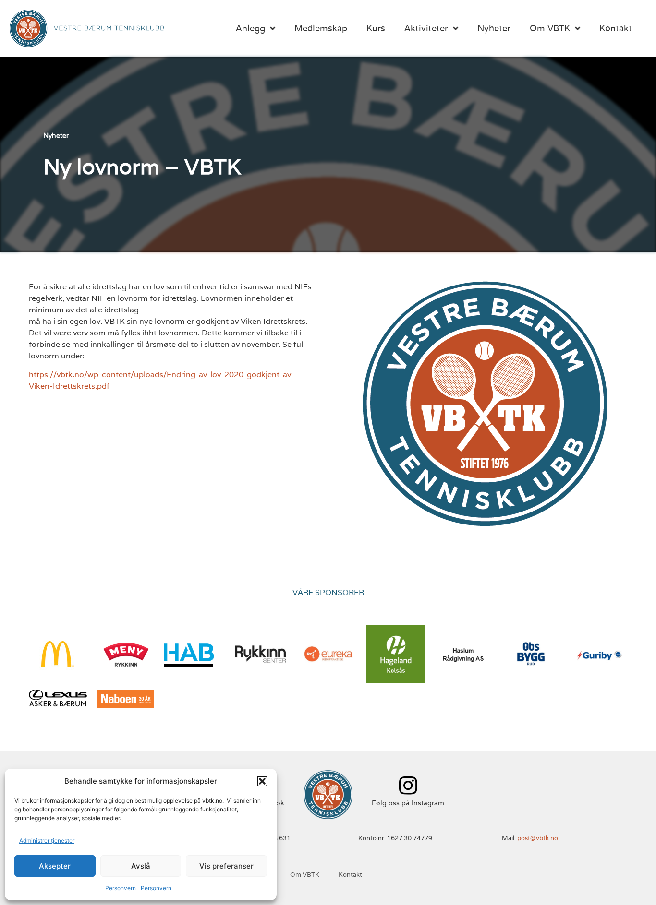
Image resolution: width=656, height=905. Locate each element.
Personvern (120, 888)
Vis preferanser (226, 865)
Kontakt (615, 28)
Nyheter (493, 28)
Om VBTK (550, 28)
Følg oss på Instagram (408, 802)
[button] (262, 781)
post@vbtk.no (537, 838)
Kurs (375, 28)
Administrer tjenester (46, 840)
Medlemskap (320, 28)
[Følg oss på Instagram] (408, 785)
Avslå (140, 865)
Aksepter (55, 865)
